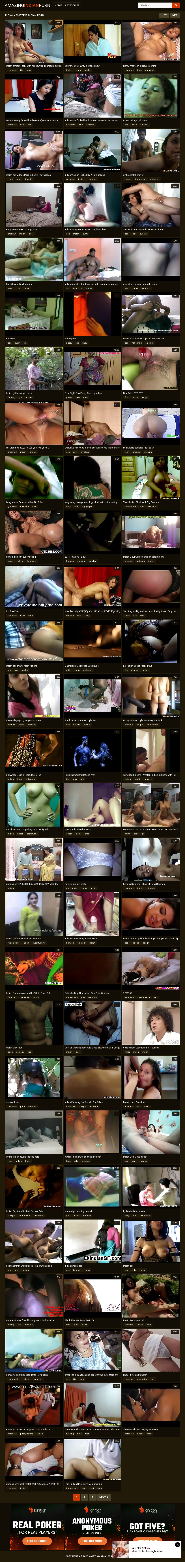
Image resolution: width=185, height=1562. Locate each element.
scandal (11, 725)
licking (20, 561)
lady (87, 615)
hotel (27, 1161)
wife (81, 125)
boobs (89, 288)
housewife (137, 343)
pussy (17, 343)
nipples (134, 670)
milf (68, 670)
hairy (84, 343)
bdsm (36, 997)
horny (127, 834)
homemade (141, 179)
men (149, 1434)
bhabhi (28, 179)
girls (134, 1270)
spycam (90, 125)
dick (136, 834)
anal (87, 834)
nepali (20, 834)
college (26, 1379)
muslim (148, 452)
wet (82, 779)
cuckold (144, 234)
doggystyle (87, 506)
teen (139, 70)
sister (78, 834)
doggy (69, 834)
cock (127, 615)
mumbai (87, 1215)
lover (19, 779)
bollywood (30, 779)
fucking (11, 397)
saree (19, 179)
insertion (129, 1325)
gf (143, 834)
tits (21, 70)
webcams (129, 997)
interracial (24, 997)
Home (58, 5)
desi (31, 234)
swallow (92, 561)
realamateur (13, 943)
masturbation (144, 997)
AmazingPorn (27, 5)
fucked (28, 397)
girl (20, 397)
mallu (87, 70)
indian (69, 70)
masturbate (71, 888)
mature (87, 725)
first (126, 397)
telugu (144, 397)
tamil (79, 615)
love (34, 506)
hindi (10, 179)
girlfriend (154, 179)
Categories (72, 5)
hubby (93, 888)
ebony (77, 670)
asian (134, 125)
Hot (164, 15)
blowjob (70, 561)
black (147, 1106)
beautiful (24, 506)
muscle (70, 615)
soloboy (20, 1052)
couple (128, 179)
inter (149, 1325)
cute (18, 288)
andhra (33, 452)
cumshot (149, 70)
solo (142, 506)
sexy (29, 70)
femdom (12, 997)
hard (10, 1161)
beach (26, 1270)
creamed (12, 452)
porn (22, 1106)
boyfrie (137, 779)
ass (29, 125)
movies (143, 1161)
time (79, 1434)
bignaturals (32, 834)
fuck (134, 234)
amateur (144, 125)
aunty (78, 70)
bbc (29, 1052)
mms (21, 725)
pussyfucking (39, 943)
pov (83, 997)
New (174, 15)
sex (126, 125)
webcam (70, 179)
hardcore (12, 70)
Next (103, 1497)
